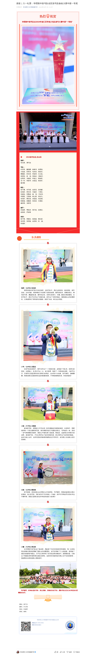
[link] (28, 652)
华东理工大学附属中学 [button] (30, 7)
